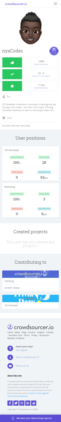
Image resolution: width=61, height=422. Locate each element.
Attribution (44, 335)
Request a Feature (15, 338)
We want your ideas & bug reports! (34, 418)
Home (10, 332)
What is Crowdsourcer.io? (27, 357)
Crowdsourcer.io (30, 274)
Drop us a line (22, 365)
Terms (27, 335)
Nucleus (31, 332)
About (17, 332)
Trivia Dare (30, 298)
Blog (24, 332)
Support (41, 332)
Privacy (34, 335)
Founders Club (15, 335)
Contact (50, 332)
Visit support (22, 350)
